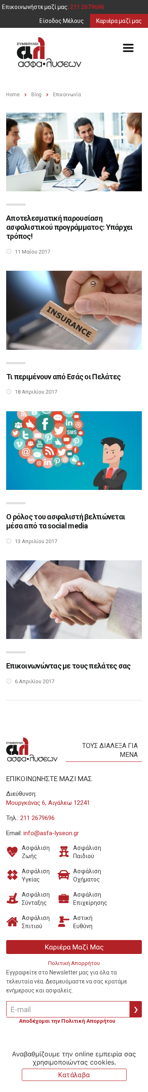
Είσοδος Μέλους (61, 21)
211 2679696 (87, 7)
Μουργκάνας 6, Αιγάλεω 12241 (48, 803)
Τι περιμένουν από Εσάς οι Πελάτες (63, 376)
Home (13, 94)
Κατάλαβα (74, 1075)
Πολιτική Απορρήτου (74, 963)
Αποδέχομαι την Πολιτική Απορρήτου (67, 1021)
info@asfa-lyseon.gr (51, 833)
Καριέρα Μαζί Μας (74, 947)
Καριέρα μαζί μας (119, 21)
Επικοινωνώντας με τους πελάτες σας (68, 666)
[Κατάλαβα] (138, 1066)
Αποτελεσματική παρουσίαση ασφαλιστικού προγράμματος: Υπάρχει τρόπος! (69, 227)
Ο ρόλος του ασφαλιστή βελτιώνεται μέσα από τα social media (65, 521)
